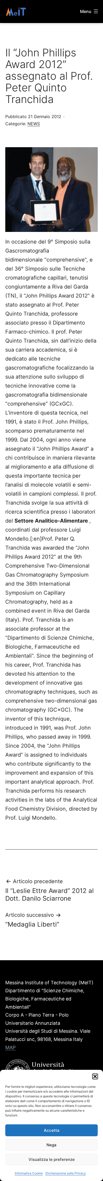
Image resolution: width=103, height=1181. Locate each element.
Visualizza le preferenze (52, 1159)
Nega (51, 1144)
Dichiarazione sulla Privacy (65, 1173)
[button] (95, 1076)
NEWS (33, 123)
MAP (10, 1047)
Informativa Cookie (29, 1173)
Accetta (51, 1130)
